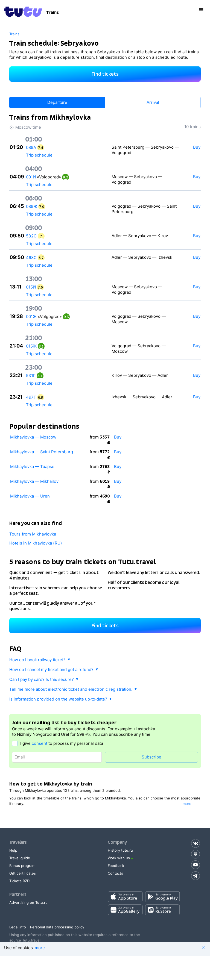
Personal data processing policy (57, 927)
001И (31, 177)
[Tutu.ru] (23, 12)
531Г (31, 375)
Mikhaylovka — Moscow (33, 437)
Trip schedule (39, 155)
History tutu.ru (120, 850)
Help (13, 850)
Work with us (119, 858)
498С (31, 257)
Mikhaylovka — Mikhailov (34, 481)
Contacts (115, 873)
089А (31, 147)
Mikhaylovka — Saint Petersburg (41, 451)
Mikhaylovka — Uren (30, 496)
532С (31, 236)
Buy (117, 437)
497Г (31, 397)
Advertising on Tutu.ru (28, 902)
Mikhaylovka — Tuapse (32, 466)
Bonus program (22, 865)
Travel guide (19, 858)
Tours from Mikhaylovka (32, 534)
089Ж (31, 206)
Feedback (116, 865)
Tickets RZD (19, 881)
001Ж (31, 316)
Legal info (17, 927)
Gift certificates (22, 873)
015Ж (31, 346)
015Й (31, 287)
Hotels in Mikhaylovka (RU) (35, 543)
